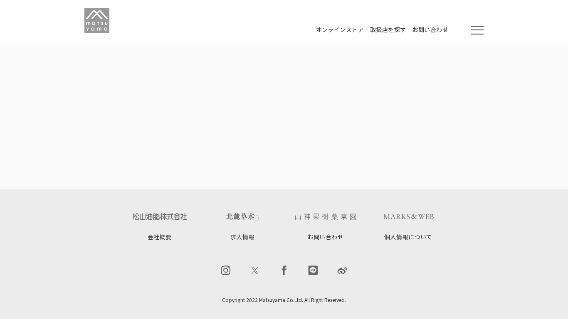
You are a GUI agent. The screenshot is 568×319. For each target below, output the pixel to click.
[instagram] (226, 270)
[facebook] (284, 270)
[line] (313, 270)
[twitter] (255, 270)
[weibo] (342, 270)
